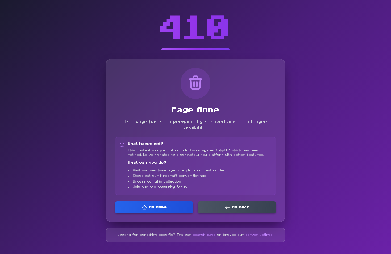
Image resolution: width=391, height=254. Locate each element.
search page (204, 235)
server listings (259, 235)
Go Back (240, 207)
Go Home (158, 207)
